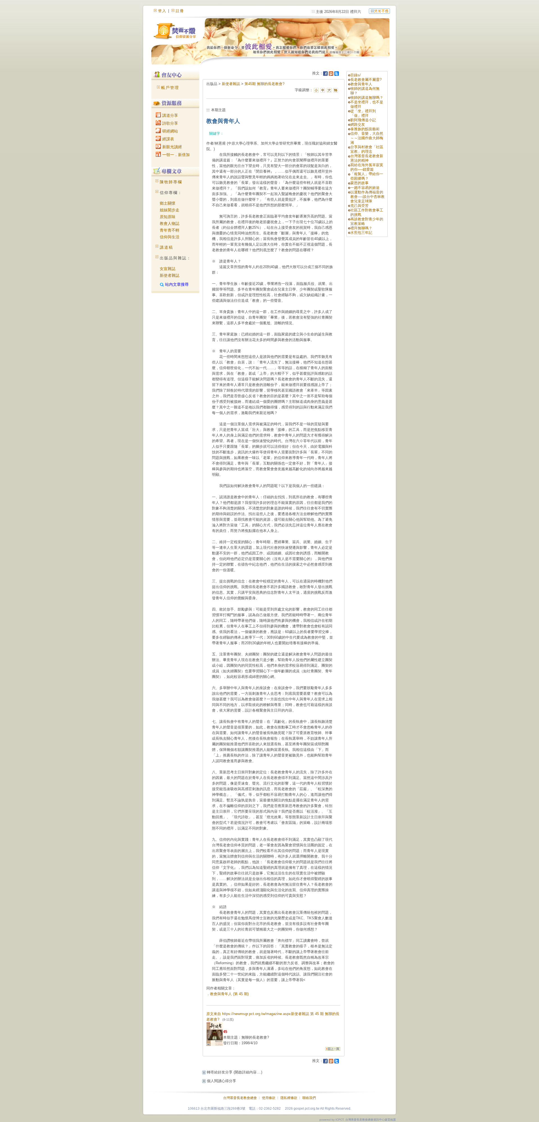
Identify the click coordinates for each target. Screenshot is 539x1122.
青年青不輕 (169, 230)
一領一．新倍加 (175, 154)
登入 (162, 11)
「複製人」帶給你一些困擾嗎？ (366, 176)
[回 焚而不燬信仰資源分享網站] (379, 11)
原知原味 (167, 216)
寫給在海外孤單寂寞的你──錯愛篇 (366, 167)
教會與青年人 (361, 84)
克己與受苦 (359, 206)
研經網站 (169, 131)
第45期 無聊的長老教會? (264, 84)
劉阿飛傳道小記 (363, 120)
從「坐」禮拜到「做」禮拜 (363, 113)
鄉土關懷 (167, 203)
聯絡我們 (309, 1098)
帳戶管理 (170, 87)
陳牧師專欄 (171, 182)
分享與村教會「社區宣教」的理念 (366, 149)
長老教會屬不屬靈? (366, 79)
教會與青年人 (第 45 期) (229, 994)
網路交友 (357, 124)
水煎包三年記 (361, 232)
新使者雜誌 (169, 275)
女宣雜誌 (167, 268)
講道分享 (169, 115)
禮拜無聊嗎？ (361, 228)
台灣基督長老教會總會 (240, 1098)
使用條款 (268, 1098)
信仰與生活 (169, 237)
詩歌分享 (169, 123)
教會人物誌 (169, 223)
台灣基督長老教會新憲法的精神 (366, 158)
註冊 (180, 11)
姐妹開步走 (169, 210)
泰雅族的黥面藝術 (365, 129)
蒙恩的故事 (359, 183)
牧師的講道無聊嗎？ (366, 97)
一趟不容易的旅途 (365, 188)
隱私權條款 (288, 1098)
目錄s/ (355, 75)
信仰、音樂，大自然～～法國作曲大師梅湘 (366, 138)
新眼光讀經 (171, 147)
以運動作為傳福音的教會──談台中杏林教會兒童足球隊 (367, 196)
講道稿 (166, 247)
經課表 (167, 139)
